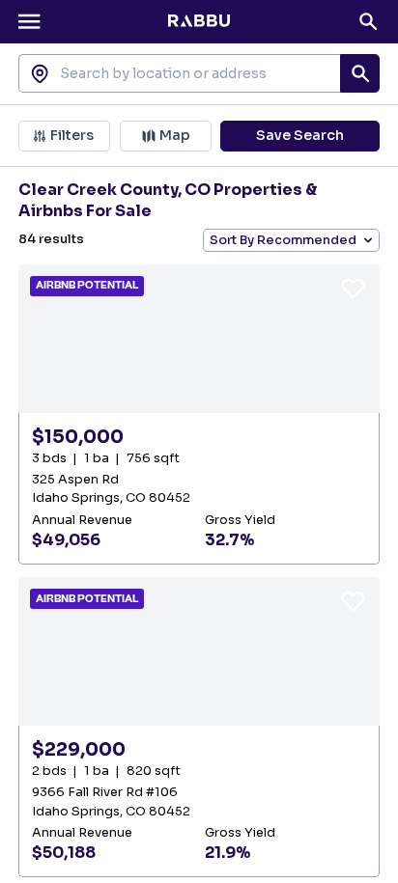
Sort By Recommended (283, 240)
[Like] (353, 288)
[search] (359, 73)
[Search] (368, 21)
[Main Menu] (29, 21)
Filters (72, 135)
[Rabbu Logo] (199, 21)
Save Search (300, 135)
